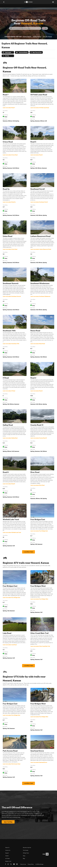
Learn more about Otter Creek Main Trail (42, 639)
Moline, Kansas (37, 36)
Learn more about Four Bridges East (42, 525)
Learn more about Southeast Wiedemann (42, 289)
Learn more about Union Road (15, 242)
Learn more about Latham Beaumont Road (42, 242)
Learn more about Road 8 (15, 478)
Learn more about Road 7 (15, 100)
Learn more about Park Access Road (15, 756)
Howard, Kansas (27, 36)
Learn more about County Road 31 (42, 431)
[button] (8, 52)
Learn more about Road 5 (42, 147)
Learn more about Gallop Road (15, 431)
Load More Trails (28, 551)
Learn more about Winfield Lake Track (15, 525)
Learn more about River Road (42, 478)
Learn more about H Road (15, 383)
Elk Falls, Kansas (47, 36)
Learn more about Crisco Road (15, 147)
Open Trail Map (8, 822)
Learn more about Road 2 (42, 383)
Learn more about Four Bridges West (42, 592)
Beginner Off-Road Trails (17, 17)
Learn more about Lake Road (15, 639)
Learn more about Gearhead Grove (42, 756)
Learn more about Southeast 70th (15, 336)
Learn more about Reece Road (42, 336)
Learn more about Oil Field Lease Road (42, 100)
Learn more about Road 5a (15, 195)
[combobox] (26, 28)
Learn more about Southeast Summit (15, 289)
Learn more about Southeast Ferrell (42, 195)
